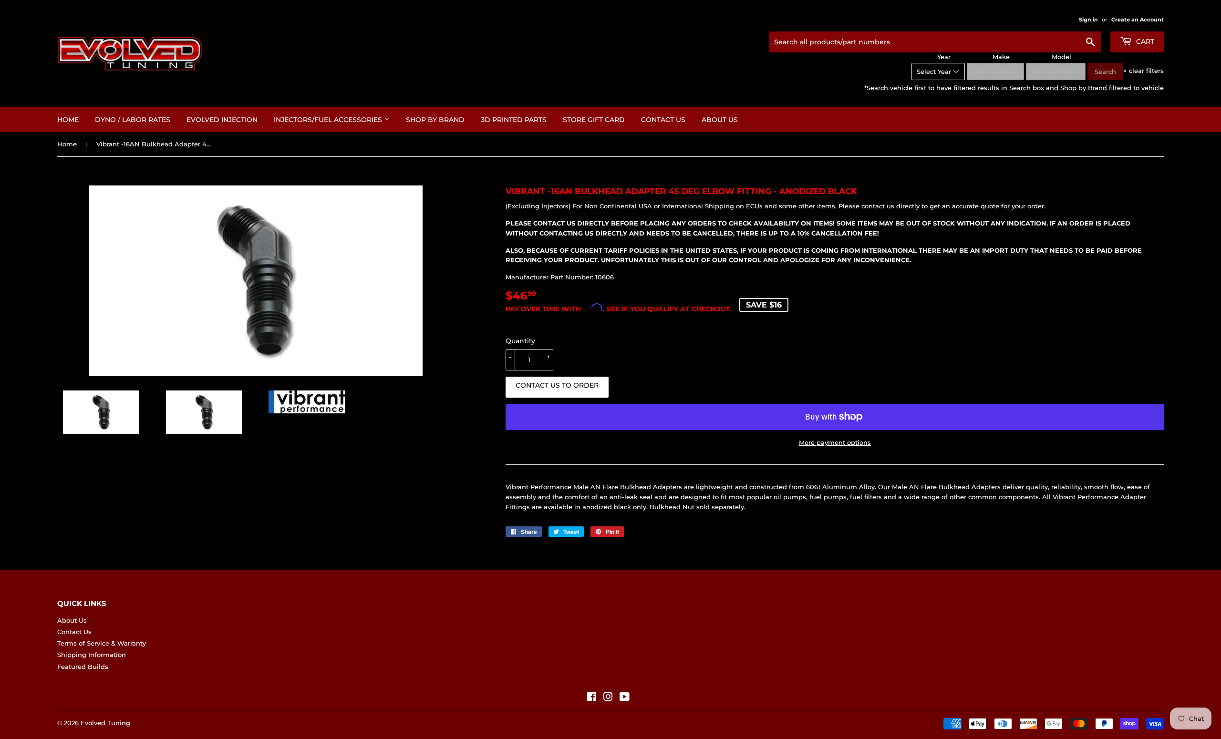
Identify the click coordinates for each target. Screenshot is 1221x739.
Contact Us (663, 119)
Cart (1144, 41)
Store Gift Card (594, 119)
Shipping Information (91, 654)
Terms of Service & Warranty (101, 643)
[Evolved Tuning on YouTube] (625, 698)
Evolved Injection (222, 119)
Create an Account (1137, 19)
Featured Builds (82, 666)
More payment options (835, 442)
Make (1001, 57)
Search (1105, 71)
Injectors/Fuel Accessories (329, 119)
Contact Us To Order (557, 385)
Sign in (1088, 19)
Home (68, 119)
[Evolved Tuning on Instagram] (608, 698)
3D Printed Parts (514, 119)
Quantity (520, 341)
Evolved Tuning (105, 723)
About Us (720, 119)
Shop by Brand (435, 119)
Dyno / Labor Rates (132, 119)
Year (944, 57)
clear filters (1143, 70)
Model (1061, 57)
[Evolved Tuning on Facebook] (592, 698)
